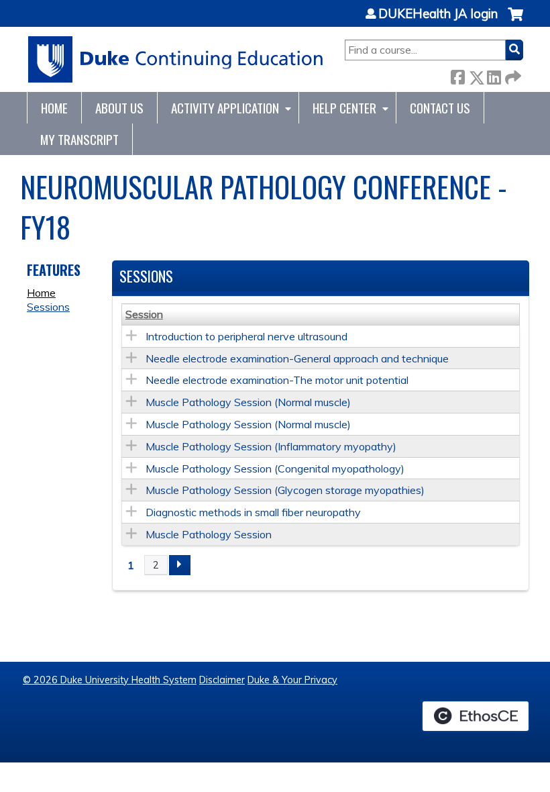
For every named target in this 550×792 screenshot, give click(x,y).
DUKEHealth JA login (438, 14)
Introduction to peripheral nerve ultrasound (246, 336)
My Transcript (79, 139)
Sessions (48, 306)
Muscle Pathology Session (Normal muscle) (248, 402)
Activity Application (225, 107)
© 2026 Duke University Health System (110, 680)
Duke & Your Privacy (292, 680)
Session (144, 314)
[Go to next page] (179, 565)
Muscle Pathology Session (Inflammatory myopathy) (271, 446)
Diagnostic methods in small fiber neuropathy (253, 512)
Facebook (457, 75)
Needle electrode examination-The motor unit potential (277, 380)
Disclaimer (222, 680)
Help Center (344, 107)
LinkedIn (493, 75)
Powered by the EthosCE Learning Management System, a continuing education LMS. (475, 716)
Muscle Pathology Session (209, 534)
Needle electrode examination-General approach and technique (297, 358)
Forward (511, 75)
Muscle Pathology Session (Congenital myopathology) (275, 468)
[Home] (176, 59)
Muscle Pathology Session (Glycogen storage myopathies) (285, 490)
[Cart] (515, 21)
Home (54, 107)
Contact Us (440, 107)
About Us (119, 107)
